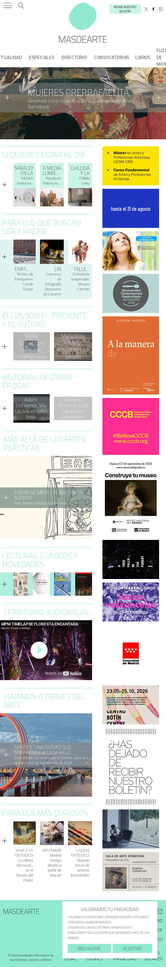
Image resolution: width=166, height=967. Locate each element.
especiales (41, 57)
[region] (109, 929)
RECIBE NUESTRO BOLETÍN (125, 9)
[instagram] (161, 9)
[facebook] (153, 9)
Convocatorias (111, 57)
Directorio (74, 57)
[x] (146, 9)
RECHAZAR (89, 948)
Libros (142, 57)
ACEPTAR (132, 948)
